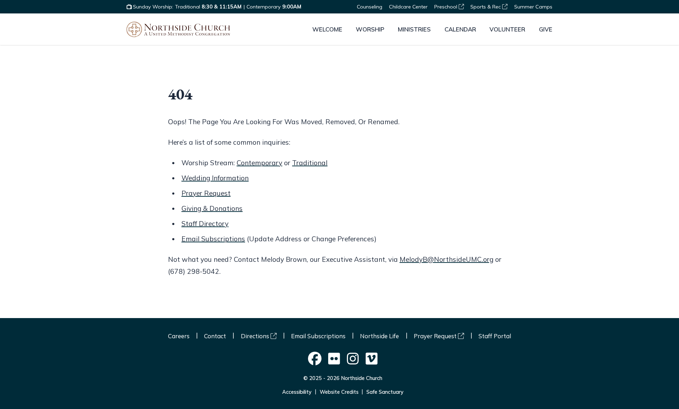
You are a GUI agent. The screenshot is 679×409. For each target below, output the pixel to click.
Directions (256, 336)
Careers (179, 336)
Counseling (369, 7)
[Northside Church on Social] (314, 359)
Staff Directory (204, 223)
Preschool (446, 7)
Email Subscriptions (213, 239)
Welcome (327, 29)
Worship (370, 29)
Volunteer (507, 29)
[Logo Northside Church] (178, 29)
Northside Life (379, 336)
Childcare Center (408, 7)
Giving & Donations (212, 208)
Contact (215, 336)
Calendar (460, 29)
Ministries (414, 29)
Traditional (309, 163)
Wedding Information (215, 178)
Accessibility (297, 392)
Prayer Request (206, 193)
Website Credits (339, 392)
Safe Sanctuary (385, 392)
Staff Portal (494, 336)
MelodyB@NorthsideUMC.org (446, 259)
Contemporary (259, 163)
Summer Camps (533, 7)
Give (545, 29)
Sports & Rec (486, 7)
